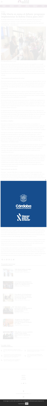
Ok (26, 403)
